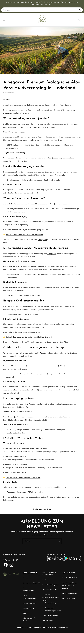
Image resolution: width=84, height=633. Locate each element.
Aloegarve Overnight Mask (17, 287)
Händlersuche (47, 620)
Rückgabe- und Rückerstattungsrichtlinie (51, 609)
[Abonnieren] (59, 541)
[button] (4, 19)
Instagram (21, 492)
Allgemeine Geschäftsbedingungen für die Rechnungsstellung (50, 599)
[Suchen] (80, 9)
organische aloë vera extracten (16, 390)
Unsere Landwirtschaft (31, 583)
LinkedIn (39, 492)
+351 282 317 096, (68, 598)
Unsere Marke (28, 578)
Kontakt (45, 580)
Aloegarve (21, 105)
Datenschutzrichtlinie (50, 590)
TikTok (30, 492)
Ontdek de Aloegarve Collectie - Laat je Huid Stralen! (29, 337)
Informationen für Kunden (29, 619)
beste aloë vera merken (21, 204)
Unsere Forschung (29, 603)
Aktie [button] (8, 99)
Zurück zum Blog (43, 509)
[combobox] (42, 9)
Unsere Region (28, 608)
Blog (24, 613)
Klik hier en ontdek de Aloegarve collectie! (24, 234)
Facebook (11, 492)
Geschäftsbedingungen (50, 585)
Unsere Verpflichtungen (29, 589)
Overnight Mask (14, 417)
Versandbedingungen (50, 616)
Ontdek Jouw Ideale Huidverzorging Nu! (23, 477)
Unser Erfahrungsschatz (29, 597)
